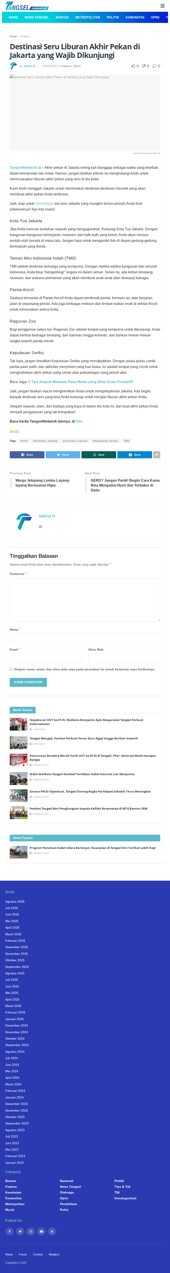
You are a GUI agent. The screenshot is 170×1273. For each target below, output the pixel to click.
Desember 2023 (16, 1104)
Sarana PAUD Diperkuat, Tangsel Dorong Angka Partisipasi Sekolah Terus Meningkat (90, 791)
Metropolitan (87, 17)
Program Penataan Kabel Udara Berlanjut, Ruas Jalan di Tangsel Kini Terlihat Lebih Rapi (93, 848)
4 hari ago (38, 729)
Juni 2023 (12, 1143)
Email (15, 649)
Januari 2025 (14, 1019)
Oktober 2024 (15, 1038)
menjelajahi (44, 203)
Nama (15, 629)
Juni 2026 (12, 914)
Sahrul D (29, 66)
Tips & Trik (122, 1186)
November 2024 (16, 1032)
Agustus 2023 (15, 1130)
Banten (62, 17)
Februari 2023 (15, 1156)
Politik (113, 17)
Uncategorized (125, 1198)
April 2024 (12, 1077)
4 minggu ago (40, 814)
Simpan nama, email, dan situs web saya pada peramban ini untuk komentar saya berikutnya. (84, 669)
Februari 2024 (15, 1090)
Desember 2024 (16, 1025)
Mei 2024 (11, 1071)
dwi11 (14, 431)
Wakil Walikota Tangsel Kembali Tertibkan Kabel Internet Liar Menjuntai (82, 774)
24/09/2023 (50, 66)
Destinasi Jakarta (45, 441)
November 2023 (16, 1110)
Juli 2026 (11, 908)
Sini (79, 421)
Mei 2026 (11, 921)
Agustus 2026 (15, 901)
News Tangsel (37, 17)
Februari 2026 (15, 940)
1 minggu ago (40, 765)
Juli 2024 (11, 1058)
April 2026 (12, 927)
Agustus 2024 (15, 1051)
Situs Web (96, 649)
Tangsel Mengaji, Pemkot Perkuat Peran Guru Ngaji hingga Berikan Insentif (84, 738)
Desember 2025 (16, 947)
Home (13, 17)
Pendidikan (68, 1204)
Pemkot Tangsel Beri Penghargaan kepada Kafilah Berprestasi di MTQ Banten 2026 (88, 808)
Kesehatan (13, 1192)
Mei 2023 (11, 1149)
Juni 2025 (12, 986)
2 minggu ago (40, 779)
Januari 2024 (14, 1097)
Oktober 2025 (15, 960)
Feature (25, 36)
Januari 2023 (14, 1162)
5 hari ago (38, 744)
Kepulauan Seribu (105, 441)
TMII (126, 441)
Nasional (66, 1181)
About (9, 1254)
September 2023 (17, 1123)
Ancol (24, 441)
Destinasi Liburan (75, 441)
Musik (9, 1209)
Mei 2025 (11, 993)
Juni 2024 (12, 1064)
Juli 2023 (11, 1136)
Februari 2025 (15, 1012)
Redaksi (54, 1254)
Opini (155, 17)
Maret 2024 (13, 1084)
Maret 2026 (13, 934)
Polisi (64, 1209)
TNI (117, 1192)
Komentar (18, 574)
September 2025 (17, 967)
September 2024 (17, 1045)
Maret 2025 (13, 1006)
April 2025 (12, 999)
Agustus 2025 (15, 973)
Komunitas (135, 17)
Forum (23, 1254)
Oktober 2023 (15, 1117)
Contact (38, 1254)
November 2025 (16, 953)
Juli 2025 (11, 979)
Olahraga (67, 1192)
